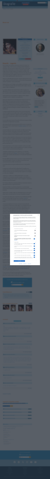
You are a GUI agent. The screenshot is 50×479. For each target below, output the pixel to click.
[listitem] (25, 228)
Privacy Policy (29, 263)
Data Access (25, 263)
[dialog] (25, 239)
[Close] (38, 215)
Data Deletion (20, 263)
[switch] (35, 230)
